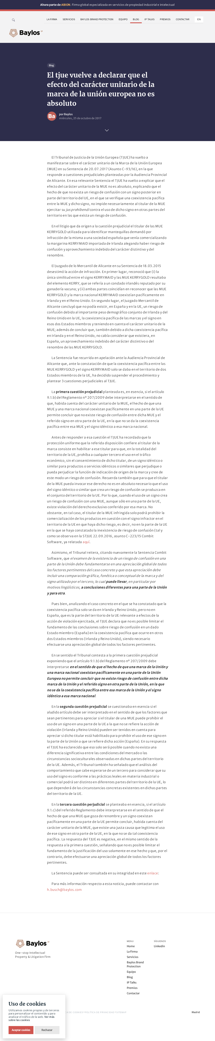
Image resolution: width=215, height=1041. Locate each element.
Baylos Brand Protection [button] (96, 19)
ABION (65, 4)
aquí (86, 542)
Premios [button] (165, 19)
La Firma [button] (52, 19)
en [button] (199, 19)
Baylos (68, 114)
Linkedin (159, 946)
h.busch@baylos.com (64, 890)
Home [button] (131, 946)
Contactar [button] (182, 19)
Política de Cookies (70, 1012)
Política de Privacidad (99, 1012)
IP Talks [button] (149, 19)
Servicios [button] (69, 19)
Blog (51, 65)
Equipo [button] (123, 19)
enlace (152, 873)
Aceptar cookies (21, 1030)
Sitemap (121, 1012)
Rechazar (46, 1030)
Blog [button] (136, 19)
